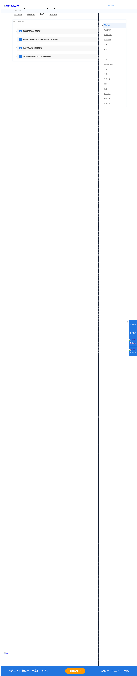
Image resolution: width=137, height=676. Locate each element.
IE (105, 54)
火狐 (105, 59)
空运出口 (107, 79)
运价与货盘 (67, 8)
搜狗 (105, 45)
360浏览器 (107, 40)
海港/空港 (107, 94)
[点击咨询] (9, 658)
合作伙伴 (107, 99)
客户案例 (44, 8)
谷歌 (105, 49)
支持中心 (59, 8)
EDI (105, 84)
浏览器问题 (107, 30)
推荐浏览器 (108, 35)
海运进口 (107, 74)
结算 (105, 89)
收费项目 (107, 103)
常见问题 (21, 21)
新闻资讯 (52, 8)
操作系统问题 (108, 64)
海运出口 (107, 69)
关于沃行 (29, 8)
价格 (39, 8)
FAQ (14, 21)
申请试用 (111, 5)
